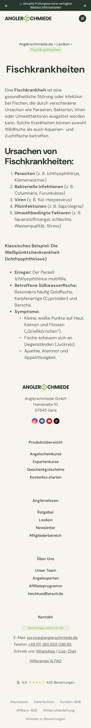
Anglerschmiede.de (36, 44)
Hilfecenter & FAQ (45, 660)
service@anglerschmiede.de (52, 637)
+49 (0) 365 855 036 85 (50, 644)
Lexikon (63, 44)
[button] (6, 5)
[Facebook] (42, 421)
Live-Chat (67, 651)
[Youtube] (49, 421)
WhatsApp (45, 651)
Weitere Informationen (45, 7)
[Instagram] (35, 421)
